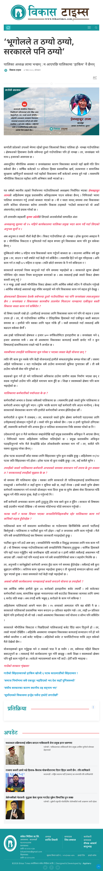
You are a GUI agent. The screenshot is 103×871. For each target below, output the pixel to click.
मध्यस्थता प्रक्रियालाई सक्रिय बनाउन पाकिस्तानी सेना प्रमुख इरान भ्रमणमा (39, 743)
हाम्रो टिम (81, 855)
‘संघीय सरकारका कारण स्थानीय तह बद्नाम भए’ (30, 688)
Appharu (87, 863)
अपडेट (11, 733)
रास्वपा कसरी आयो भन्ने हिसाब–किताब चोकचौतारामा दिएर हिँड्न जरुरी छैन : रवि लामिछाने (48, 770)
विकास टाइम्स (15, 70)
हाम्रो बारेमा (92, 855)
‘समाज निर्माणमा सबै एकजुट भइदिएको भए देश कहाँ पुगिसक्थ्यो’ (39, 681)
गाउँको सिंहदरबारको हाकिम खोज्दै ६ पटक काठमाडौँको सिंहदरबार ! (41, 673)
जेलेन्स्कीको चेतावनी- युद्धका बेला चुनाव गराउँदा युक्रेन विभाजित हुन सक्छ (39, 798)
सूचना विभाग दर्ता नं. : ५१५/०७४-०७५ (60, 855)
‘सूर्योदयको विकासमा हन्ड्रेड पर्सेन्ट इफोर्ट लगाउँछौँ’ (31, 695)
